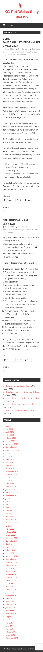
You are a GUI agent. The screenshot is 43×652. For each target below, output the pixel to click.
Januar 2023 (10, 514)
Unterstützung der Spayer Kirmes (19, 386)
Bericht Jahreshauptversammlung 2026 (21, 410)
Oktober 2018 (11, 598)
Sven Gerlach (23, 49)
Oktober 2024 (11, 474)
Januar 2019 (10, 592)
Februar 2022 (11, 532)
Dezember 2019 (12, 571)
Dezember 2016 (12, 638)
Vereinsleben (25, 55)
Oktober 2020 (11, 562)
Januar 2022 (10, 535)
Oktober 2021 (11, 544)
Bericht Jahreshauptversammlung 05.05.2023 (21, 42)
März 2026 (10, 435)
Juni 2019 (9, 583)
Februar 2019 (11, 589)
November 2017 (12, 614)
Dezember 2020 (12, 556)
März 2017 (10, 629)
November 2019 (12, 574)
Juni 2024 (9, 480)
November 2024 (12, 471)
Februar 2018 (11, 604)
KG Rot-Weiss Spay (30, 52)
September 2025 (12, 450)
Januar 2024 (10, 489)
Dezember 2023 (12, 492)
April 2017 (10, 626)
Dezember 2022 (12, 517)
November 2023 (12, 495)
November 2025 (12, 447)
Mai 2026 (9, 429)
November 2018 (12, 595)
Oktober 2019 (11, 577)
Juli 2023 (9, 498)
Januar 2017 (10, 635)
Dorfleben (36, 49)
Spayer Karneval (13, 55)
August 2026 (11, 426)
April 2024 (10, 483)
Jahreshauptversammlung (13, 52)
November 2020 (12, 559)
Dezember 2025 (12, 444)
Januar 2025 (10, 468)
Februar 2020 (11, 565)
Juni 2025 (9, 456)
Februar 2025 (11, 465)
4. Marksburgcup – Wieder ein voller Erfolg (22, 398)
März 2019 (10, 586)
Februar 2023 (11, 510)
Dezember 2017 (12, 611)
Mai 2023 (9, 504)
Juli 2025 (9, 453)
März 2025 (10, 462)
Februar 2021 (11, 550)
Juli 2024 (9, 477)
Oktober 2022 (11, 523)
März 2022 (10, 529)
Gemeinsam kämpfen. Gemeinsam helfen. (22, 392)
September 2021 (12, 547)
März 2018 (10, 601)
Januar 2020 (10, 568)
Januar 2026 (10, 441)
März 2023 (10, 507)
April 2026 (10, 432)
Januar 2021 (10, 553)
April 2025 (10, 459)
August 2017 (11, 617)
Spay (4, 55)
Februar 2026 (11, 438)
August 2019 (11, 580)
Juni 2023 (9, 501)
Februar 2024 (11, 486)
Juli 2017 (9, 620)
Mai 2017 (9, 623)
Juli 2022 (9, 526)
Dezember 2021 (12, 538)
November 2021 (12, 541)
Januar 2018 (10, 607)
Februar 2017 (11, 632)
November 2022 (12, 520)
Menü (10, 25)
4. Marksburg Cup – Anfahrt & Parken (20, 404)
